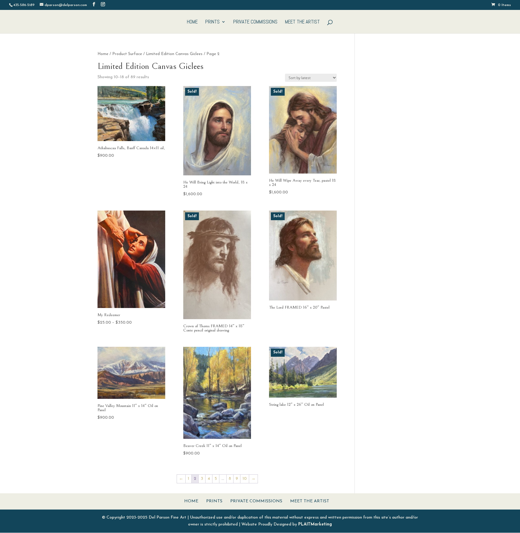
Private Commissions (255, 22)
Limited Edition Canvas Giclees (174, 54)
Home (192, 22)
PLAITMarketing (315, 524)
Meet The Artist (302, 22)
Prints (212, 22)
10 (245, 478)
